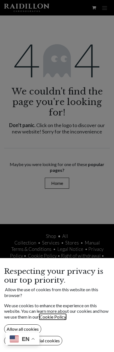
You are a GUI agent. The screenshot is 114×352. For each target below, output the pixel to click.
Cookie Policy (53, 316)
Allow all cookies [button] (23, 329)
